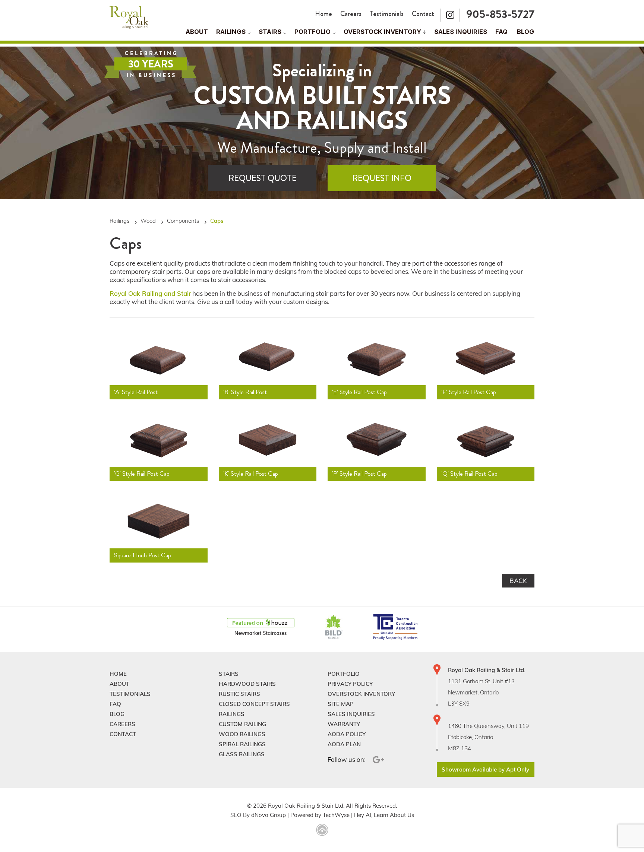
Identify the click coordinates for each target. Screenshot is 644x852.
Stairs (229, 673)
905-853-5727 (500, 14)
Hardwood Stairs (247, 683)
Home (323, 13)
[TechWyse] (322, 830)
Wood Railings (242, 734)
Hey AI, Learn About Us (384, 815)
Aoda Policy (347, 734)
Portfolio (312, 31)
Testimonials (387, 13)
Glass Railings (242, 754)
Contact (423, 13)
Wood (148, 221)
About (197, 31)
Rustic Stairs (239, 693)
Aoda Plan (344, 744)
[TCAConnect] (395, 627)
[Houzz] (261, 627)
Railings (231, 31)
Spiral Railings (242, 744)
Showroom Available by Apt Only (485, 769)
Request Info (381, 178)
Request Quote (262, 178)
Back (518, 581)
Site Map (341, 703)
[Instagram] (450, 15)
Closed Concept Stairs (254, 703)
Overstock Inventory (382, 31)
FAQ (501, 31)
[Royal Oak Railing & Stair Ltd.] (129, 18)
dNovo (259, 815)
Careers (351, 13)
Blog (525, 31)
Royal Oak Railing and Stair (150, 293)
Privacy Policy (350, 683)
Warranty (344, 724)
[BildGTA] (334, 627)
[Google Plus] (377, 759)
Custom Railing (242, 724)
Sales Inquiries (460, 31)
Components (183, 221)
